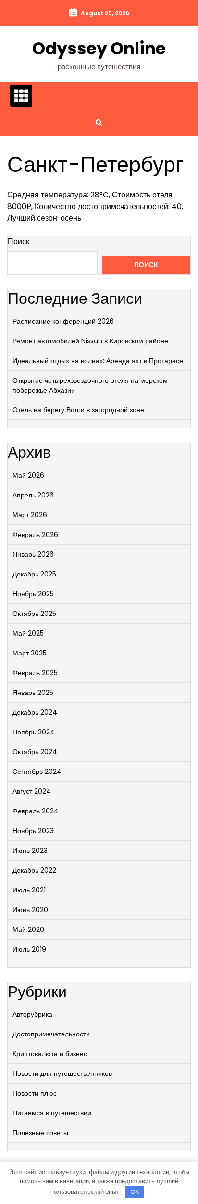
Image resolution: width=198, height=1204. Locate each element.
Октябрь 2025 (34, 613)
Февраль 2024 (35, 811)
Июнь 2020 (30, 910)
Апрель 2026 (33, 495)
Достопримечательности (51, 1034)
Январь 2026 (33, 554)
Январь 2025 (32, 692)
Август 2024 (31, 791)
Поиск (18, 241)
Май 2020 (28, 929)
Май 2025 (28, 633)
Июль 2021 (29, 890)
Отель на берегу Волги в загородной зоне (78, 410)
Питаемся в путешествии (51, 1113)
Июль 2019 (29, 949)
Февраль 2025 (35, 673)
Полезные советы (40, 1133)
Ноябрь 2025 (33, 594)
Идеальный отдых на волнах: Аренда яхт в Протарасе (97, 361)
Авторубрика (32, 1014)
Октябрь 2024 (34, 752)
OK (134, 1191)
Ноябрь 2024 (33, 732)
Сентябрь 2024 (37, 771)
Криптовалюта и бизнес (49, 1054)
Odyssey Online (99, 48)
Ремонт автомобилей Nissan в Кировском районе (90, 341)
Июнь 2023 (30, 850)
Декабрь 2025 (34, 574)
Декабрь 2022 (34, 870)
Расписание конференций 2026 (63, 321)
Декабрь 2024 (34, 712)
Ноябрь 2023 (33, 831)
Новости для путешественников (62, 1073)
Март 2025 (29, 653)
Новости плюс (34, 1093)
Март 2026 (29, 515)
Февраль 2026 (35, 534)
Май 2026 (28, 475)
